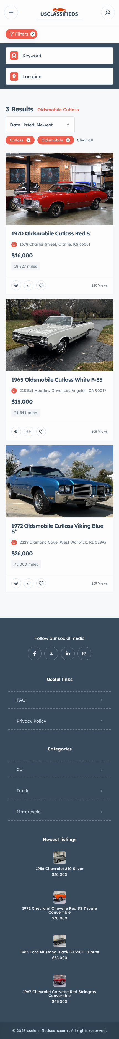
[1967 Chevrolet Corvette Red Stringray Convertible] (59, 981)
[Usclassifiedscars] (59, 12)
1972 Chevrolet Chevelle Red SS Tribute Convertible (59, 910)
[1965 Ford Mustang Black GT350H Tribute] (59, 941)
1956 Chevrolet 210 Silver (60, 869)
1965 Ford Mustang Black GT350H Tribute (59, 952)
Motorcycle (28, 811)
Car (20, 769)
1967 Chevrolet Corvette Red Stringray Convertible (59, 994)
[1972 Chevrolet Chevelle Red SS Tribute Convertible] (59, 897)
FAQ (21, 700)
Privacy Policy (31, 721)
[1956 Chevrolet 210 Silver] (59, 857)
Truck (22, 790)
